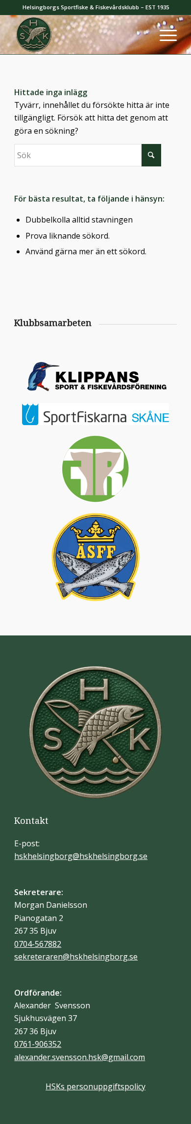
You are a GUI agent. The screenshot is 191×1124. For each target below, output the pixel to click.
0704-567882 (37, 944)
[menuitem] (163, 34)
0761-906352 (37, 1044)
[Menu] (163, 34)
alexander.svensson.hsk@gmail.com (79, 1057)
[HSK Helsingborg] (79, 34)
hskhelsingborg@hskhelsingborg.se (80, 856)
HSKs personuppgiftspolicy (95, 1086)
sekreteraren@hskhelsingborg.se (76, 956)
